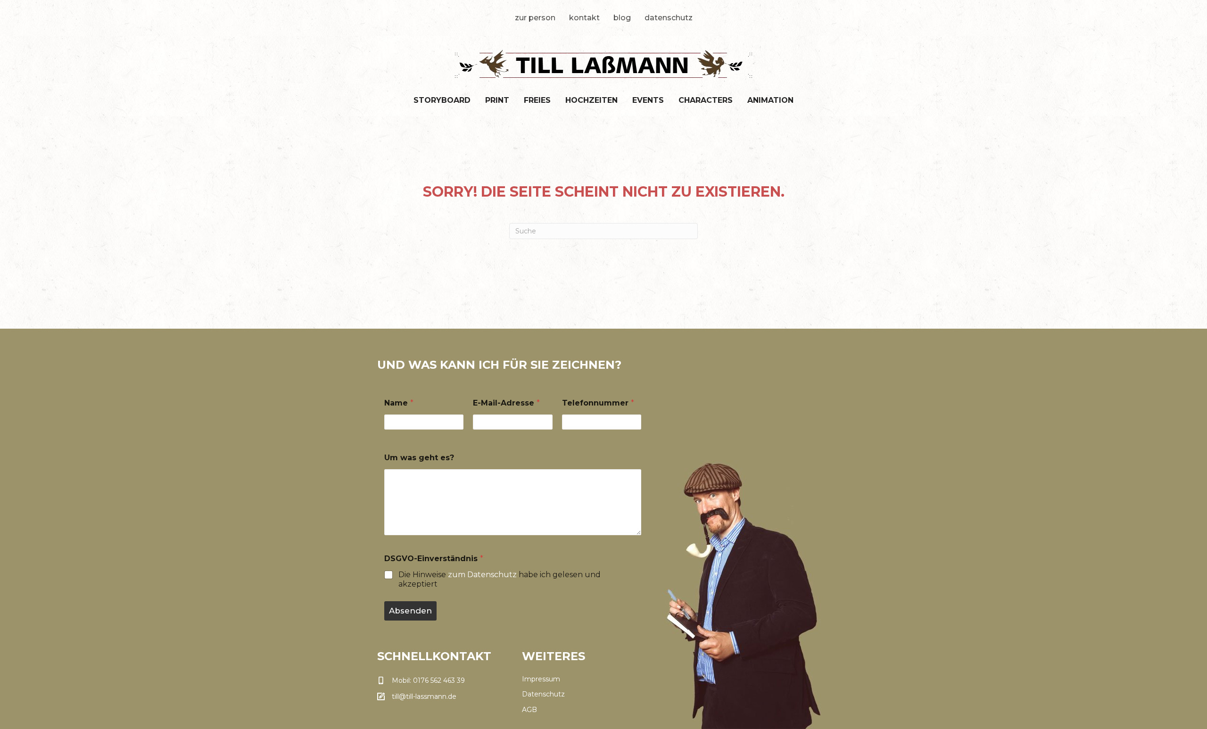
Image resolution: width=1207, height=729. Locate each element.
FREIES (537, 100)
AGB (529, 709)
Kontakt (584, 17)
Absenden (410, 610)
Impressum (541, 679)
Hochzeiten (591, 100)
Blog (622, 17)
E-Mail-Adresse (506, 402)
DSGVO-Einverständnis (433, 558)
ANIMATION (770, 100)
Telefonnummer (598, 402)
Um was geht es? (419, 457)
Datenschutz (669, 17)
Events (648, 100)
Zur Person (535, 17)
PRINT (497, 100)
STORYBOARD (442, 100)
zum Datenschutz (482, 574)
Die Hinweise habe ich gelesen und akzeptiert (499, 579)
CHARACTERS (705, 100)
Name (398, 402)
